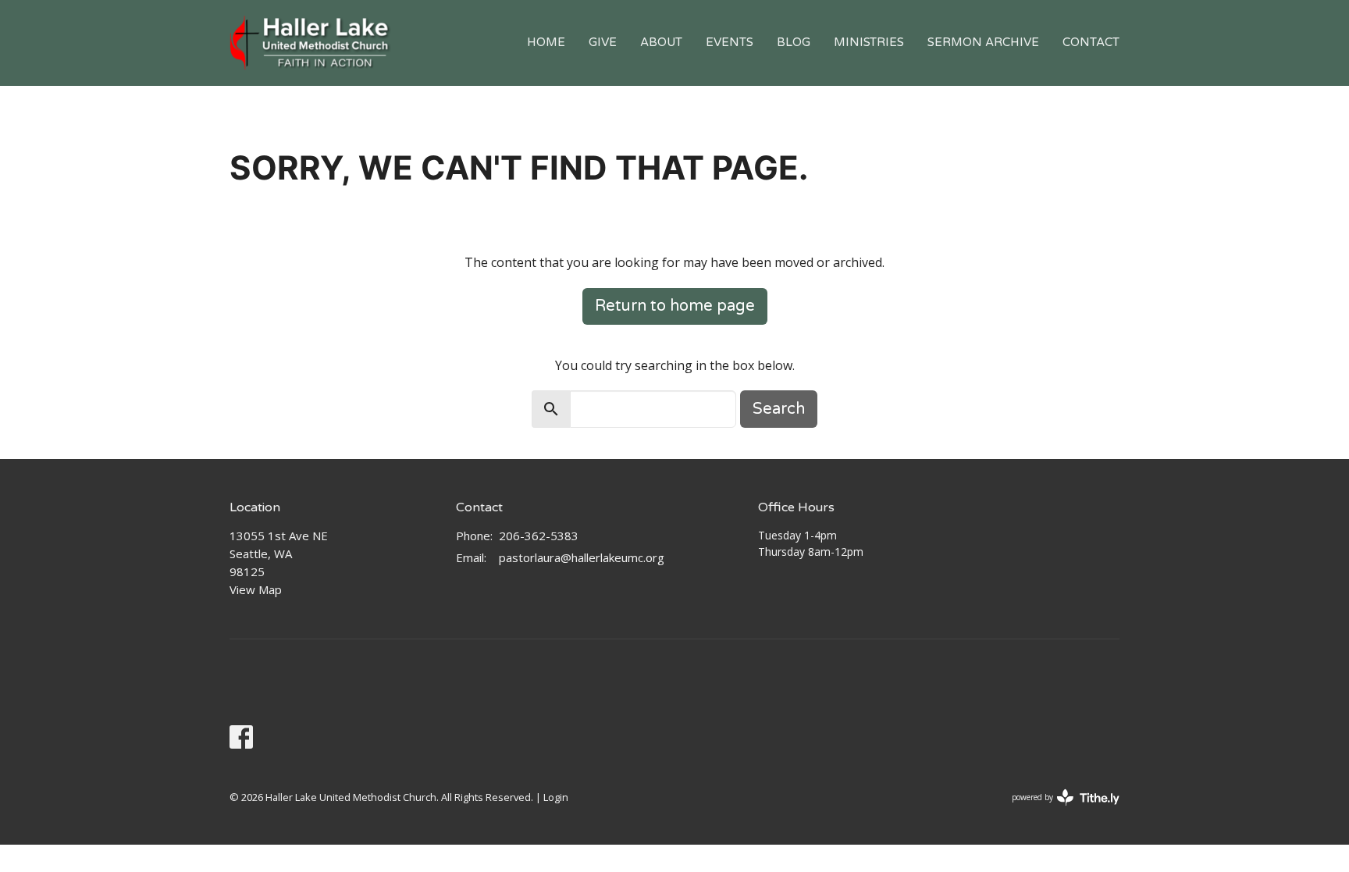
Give (603, 42)
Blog (793, 42)
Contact (1090, 42)
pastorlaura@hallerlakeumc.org (581, 557)
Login (555, 797)
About (661, 42)
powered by (1057, 810)
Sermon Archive (983, 42)
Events (729, 42)
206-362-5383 (538, 535)
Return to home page (675, 306)
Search (779, 409)
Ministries (869, 42)
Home (546, 42)
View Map (256, 589)
